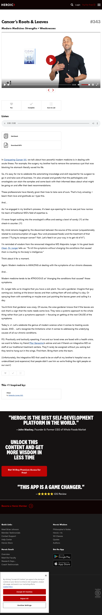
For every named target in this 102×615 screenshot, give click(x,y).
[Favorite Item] (5, 373)
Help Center (6, 539)
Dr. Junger (13, 247)
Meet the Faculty (8, 557)
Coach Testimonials (10, 564)
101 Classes (58, 536)
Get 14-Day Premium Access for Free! (24, 471)
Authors (56, 542)
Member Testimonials (10, 532)
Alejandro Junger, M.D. (16, 395)
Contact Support (8, 536)
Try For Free (87, 4)
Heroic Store (7, 542)
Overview (5, 554)
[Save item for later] (20, 373)
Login (77, 4)
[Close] (46, 575)
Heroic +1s (57, 532)
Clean (9, 393)
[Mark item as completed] (13, 373)
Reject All (24, 598)
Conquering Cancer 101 (15, 159)
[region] (24, 592)
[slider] (39, 85)
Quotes (56, 539)
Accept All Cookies (24, 592)
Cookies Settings (24, 605)
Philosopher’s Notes (62, 529)
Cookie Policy (8, 586)
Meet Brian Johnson (10, 529)
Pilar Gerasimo (36, 343)
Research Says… (8, 561)
